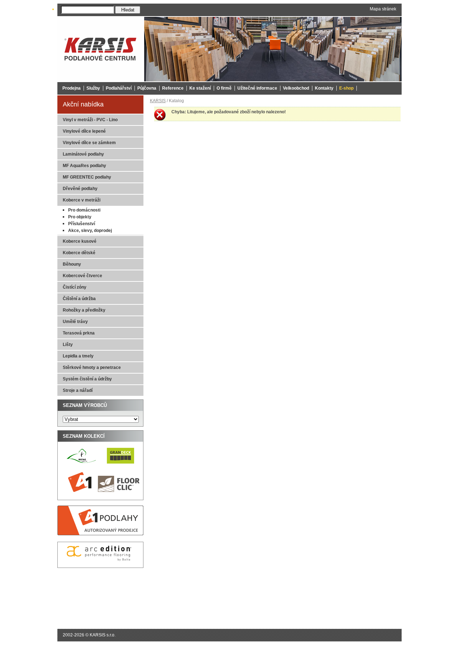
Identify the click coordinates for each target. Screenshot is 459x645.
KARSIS (158, 100)
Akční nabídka (83, 104)
